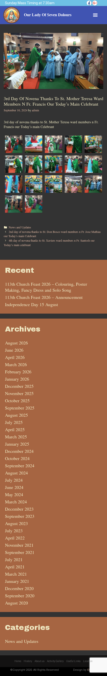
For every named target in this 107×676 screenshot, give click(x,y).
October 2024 (17, 458)
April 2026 (15, 357)
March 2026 (16, 364)
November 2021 (19, 545)
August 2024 (16, 473)
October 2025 (17, 401)
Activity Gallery (55, 661)
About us (40, 661)
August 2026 (16, 343)
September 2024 (19, 466)
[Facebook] (89, 2)
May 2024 (14, 494)
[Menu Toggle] (95, 14)
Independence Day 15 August (31, 304)
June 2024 (14, 487)
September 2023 (19, 516)
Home (17, 661)
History (28, 661)
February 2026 (18, 372)
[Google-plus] (94, 2)
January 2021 (17, 581)
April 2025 (15, 429)
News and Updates (20, 227)
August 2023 (16, 523)
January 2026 (17, 379)
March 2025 (16, 437)
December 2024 (19, 451)
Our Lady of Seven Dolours (47, 15)
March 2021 (16, 574)
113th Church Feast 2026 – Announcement (44, 297)
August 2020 (16, 603)
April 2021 (15, 567)
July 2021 (14, 559)
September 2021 (19, 552)
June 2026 (14, 350)
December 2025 (19, 386)
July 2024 (14, 480)
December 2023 (19, 509)
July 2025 (14, 422)
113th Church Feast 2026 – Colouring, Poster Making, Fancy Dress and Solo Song (46, 287)
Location (88, 661)
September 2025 (19, 408)
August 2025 (16, 415)
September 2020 (19, 596)
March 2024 (16, 502)
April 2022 (15, 538)
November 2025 (19, 393)
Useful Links (73, 661)
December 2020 (19, 588)
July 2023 (14, 531)
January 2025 (17, 444)
